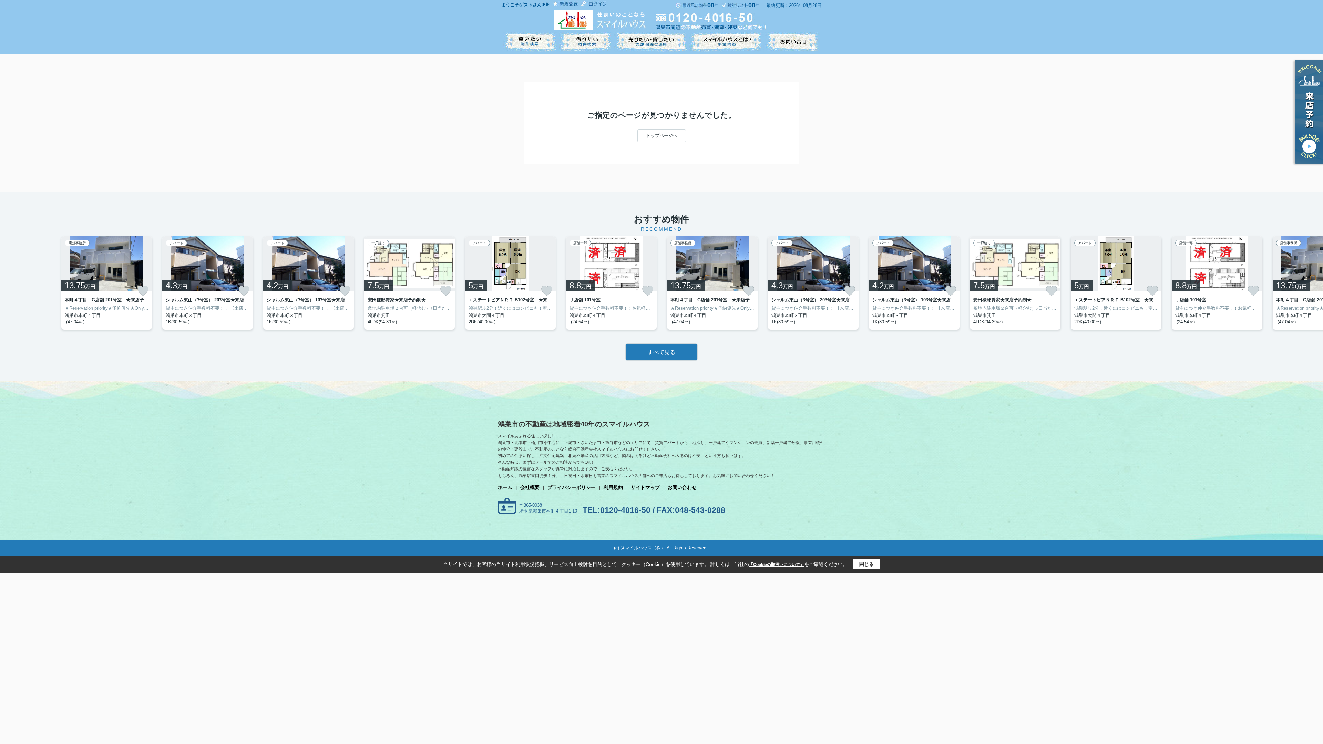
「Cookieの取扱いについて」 (776, 564)
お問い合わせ (682, 487)
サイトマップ (645, 487)
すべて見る (661, 352)
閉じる (866, 564)
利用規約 (613, 487)
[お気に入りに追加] (142, 291)
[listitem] (510, 283)
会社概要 (530, 487)
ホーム (505, 487)
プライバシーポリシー (571, 487)
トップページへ (661, 135)
